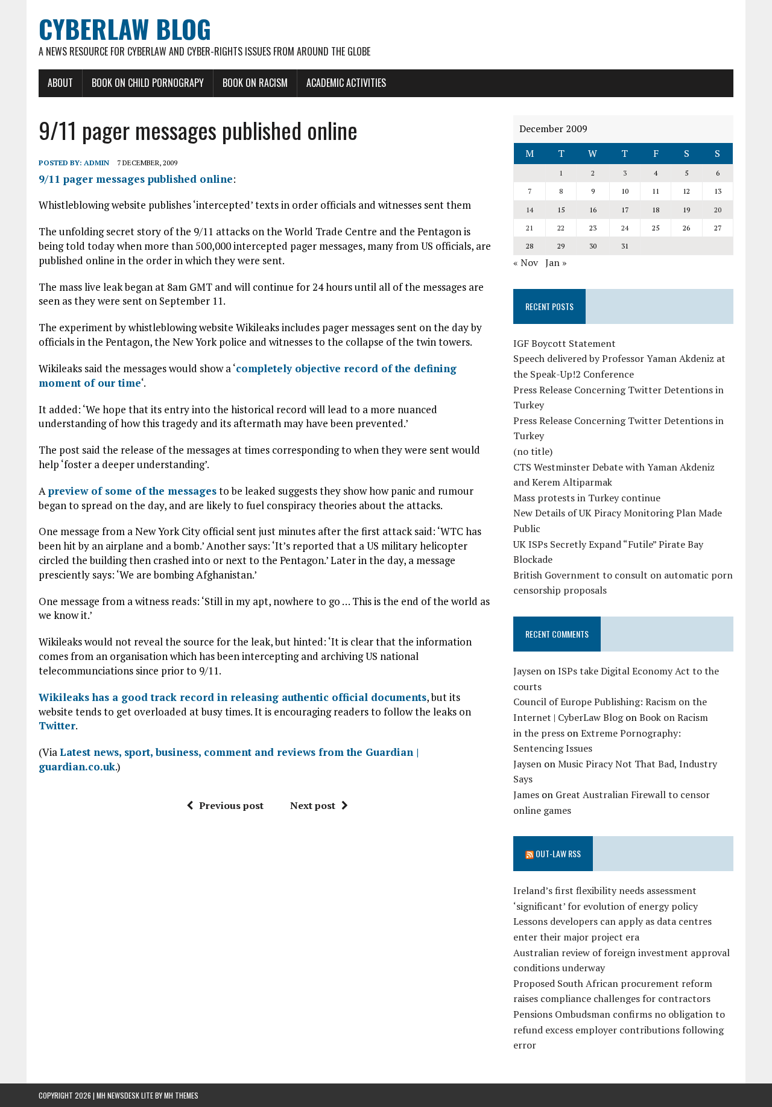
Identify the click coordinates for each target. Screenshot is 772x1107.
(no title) (532, 451)
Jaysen (527, 670)
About (60, 82)
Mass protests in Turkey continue (586, 497)
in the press (539, 733)
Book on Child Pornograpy (148, 82)
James (526, 794)
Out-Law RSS (558, 853)
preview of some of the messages (132, 491)
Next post (312, 805)
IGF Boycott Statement (564, 343)
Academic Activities (346, 82)
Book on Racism (255, 82)
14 (529, 209)
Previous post (231, 805)
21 (529, 227)
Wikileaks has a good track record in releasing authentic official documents (232, 697)
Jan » (556, 262)
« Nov (525, 262)
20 (717, 209)
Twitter (57, 725)
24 (624, 227)
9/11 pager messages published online (136, 179)
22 (561, 227)
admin (96, 162)
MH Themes (181, 1095)
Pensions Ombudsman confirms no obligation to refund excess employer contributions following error (619, 1029)
